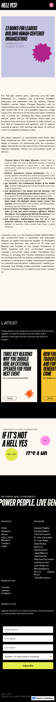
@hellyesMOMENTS (25, 497)
